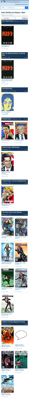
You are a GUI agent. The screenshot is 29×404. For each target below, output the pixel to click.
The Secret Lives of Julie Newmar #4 (20, 289)
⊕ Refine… (25, 18)
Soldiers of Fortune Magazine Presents (13, 322)
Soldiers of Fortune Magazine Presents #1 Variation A (6, 346)
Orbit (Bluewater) (7, 88)
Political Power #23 (6, 140)
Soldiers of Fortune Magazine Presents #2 (6, 370)
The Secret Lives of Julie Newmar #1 (20, 237)
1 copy (3, 114)
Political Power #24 (19, 140)
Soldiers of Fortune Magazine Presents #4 (6, 394)
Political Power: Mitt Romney (10, 147)
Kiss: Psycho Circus (7, 21)
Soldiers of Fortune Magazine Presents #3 (19, 370)
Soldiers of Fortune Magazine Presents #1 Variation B (19, 346)
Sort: (2, 18)
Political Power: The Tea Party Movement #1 (7, 205)
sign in (19, 4)
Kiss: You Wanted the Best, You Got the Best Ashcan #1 (7, 80)
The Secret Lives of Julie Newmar (12, 212)
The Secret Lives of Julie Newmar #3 (7, 288)
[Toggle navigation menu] (1, 1)
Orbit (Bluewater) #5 (6, 112)
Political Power (6, 119)
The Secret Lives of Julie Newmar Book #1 (7, 314)
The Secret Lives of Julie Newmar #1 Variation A (7, 263)
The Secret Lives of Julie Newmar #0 (7, 237)
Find (3, 7)
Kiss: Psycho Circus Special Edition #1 (6, 46)
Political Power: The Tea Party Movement (14, 181)
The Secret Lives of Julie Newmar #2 (20, 263)
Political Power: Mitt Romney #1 (6, 172)
